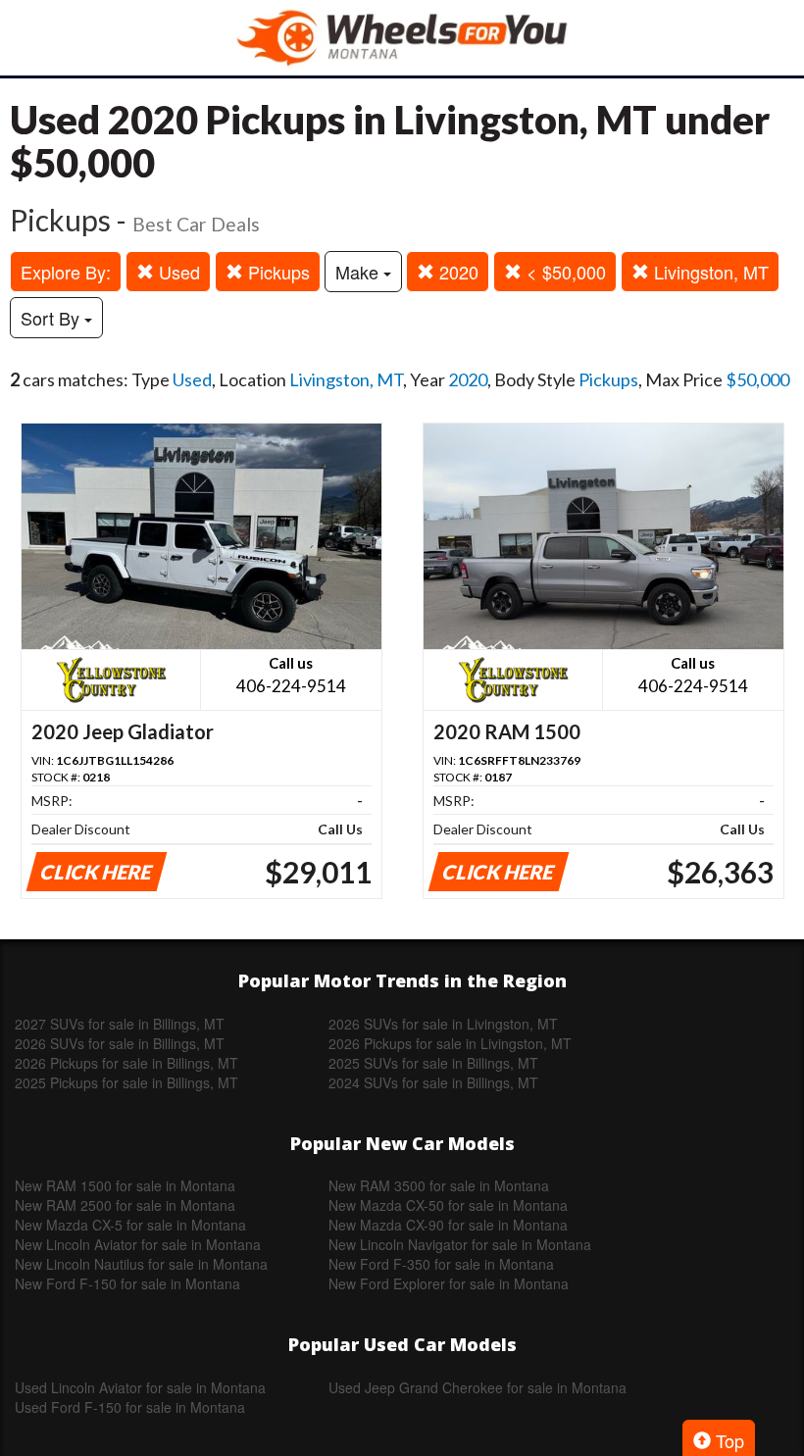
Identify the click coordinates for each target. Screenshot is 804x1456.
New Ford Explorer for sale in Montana (448, 1283)
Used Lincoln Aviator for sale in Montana (140, 1387)
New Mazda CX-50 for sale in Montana (448, 1205)
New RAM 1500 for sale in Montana (125, 1185)
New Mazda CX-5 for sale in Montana (130, 1224)
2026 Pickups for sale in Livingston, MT (450, 1043)
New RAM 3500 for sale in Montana (438, 1185)
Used (177, 271)
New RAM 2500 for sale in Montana (125, 1205)
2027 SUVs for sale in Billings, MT (120, 1023)
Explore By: (66, 271)
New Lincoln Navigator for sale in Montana (459, 1244)
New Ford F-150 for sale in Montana (127, 1283)
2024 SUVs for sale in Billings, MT (433, 1082)
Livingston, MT (709, 271)
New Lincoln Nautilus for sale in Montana (141, 1264)
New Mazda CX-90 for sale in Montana (448, 1224)
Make (359, 271)
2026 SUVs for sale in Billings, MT (120, 1043)
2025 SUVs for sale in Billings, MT (433, 1063)
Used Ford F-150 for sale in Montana (130, 1407)
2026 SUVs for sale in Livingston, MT (443, 1023)
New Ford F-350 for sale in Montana (441, 1264)
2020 (456, 271)
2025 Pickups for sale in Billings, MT (126, 1082)
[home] (402, 37)
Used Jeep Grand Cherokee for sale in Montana (477, 1387)
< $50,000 (564, 271)
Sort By (52, 317)
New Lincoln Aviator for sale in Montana (138, 1244)
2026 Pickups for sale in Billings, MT (126, 1063)
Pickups (276, 271)
